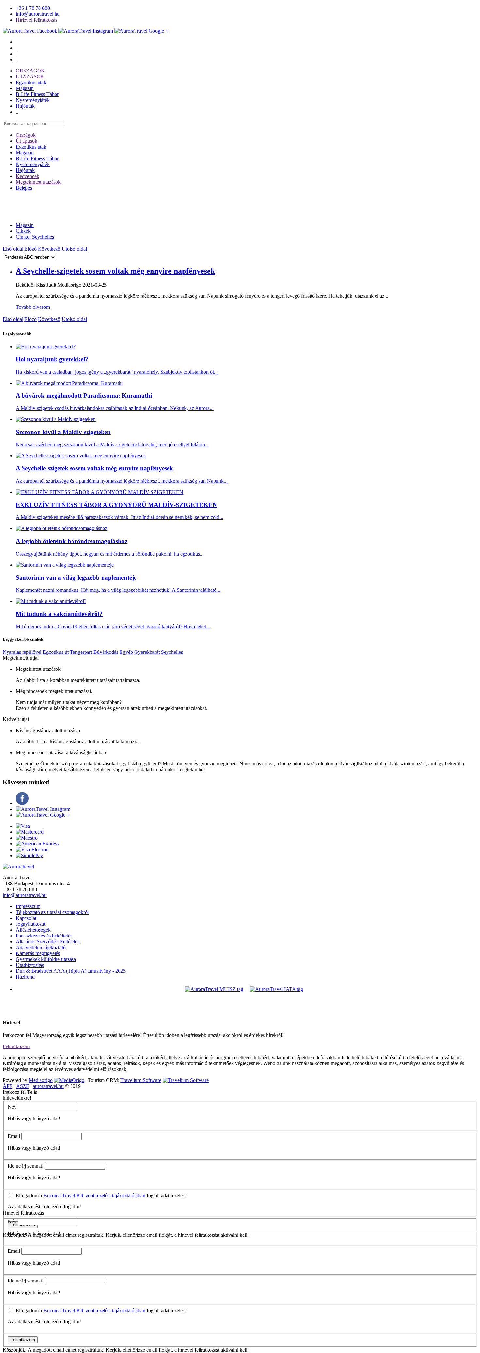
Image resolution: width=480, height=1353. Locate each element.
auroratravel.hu (48, 1086)
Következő (49, 249)
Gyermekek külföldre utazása (46, 959)
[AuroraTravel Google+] (141, 31)
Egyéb (126, 652)
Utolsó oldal (74, 249)
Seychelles (172, 652)
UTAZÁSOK (30, 76)
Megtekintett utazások (38, 182)
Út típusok (26, 141)
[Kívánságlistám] (16, 48)
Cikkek (23, 231)
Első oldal (13, 249)
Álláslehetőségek (33, 930)
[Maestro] (27, 838)
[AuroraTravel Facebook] (30, 31)
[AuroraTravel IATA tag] (276, 989)
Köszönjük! (15, 1350)
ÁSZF (22, 1086)
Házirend (25, 977)
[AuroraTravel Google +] (43, 815)
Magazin (25, 88)
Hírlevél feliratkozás (36, 20)
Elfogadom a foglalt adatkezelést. (100, 1195)
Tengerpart (81, 652)
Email (14, 1136)
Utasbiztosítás (30, 965)
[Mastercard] (30, 832)
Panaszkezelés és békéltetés (44, 935)
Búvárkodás (105, 652)
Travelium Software (140, 1080)
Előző (30, 249)
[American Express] (37, 843)
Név (12, 1106)
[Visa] (23, 826)
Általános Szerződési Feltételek (48, 941)
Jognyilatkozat (30, 924)
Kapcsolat (26, 918)
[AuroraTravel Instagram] (85, 31)
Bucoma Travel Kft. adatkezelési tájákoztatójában (94, 1195)
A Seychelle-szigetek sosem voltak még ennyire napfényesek (115, 271)
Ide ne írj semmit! (26, 1166)
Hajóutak (25, 106)
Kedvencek (27, 176)
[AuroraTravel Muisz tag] (214, 989)
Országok (26, 135)
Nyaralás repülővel (22, 652)
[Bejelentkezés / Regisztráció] (16, 59)
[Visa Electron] (32, 849)
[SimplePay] (29, 855)
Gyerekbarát (147, 652)
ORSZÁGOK (30, 70)
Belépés (24, 188)
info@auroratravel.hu (38, 14)
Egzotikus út (56, 652)
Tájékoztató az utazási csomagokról (52, 912)
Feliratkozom (16, 1046)
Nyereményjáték (33, 100)
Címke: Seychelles (35, 237)
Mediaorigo (41, 1080)
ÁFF (7, 1086)
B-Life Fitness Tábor (37, 94)
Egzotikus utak (31, 82)
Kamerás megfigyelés (38, 953)
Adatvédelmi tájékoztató (41, 947)
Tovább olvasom (33, 307)
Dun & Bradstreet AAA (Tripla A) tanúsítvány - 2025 (71, 971)
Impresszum (28, 906)
